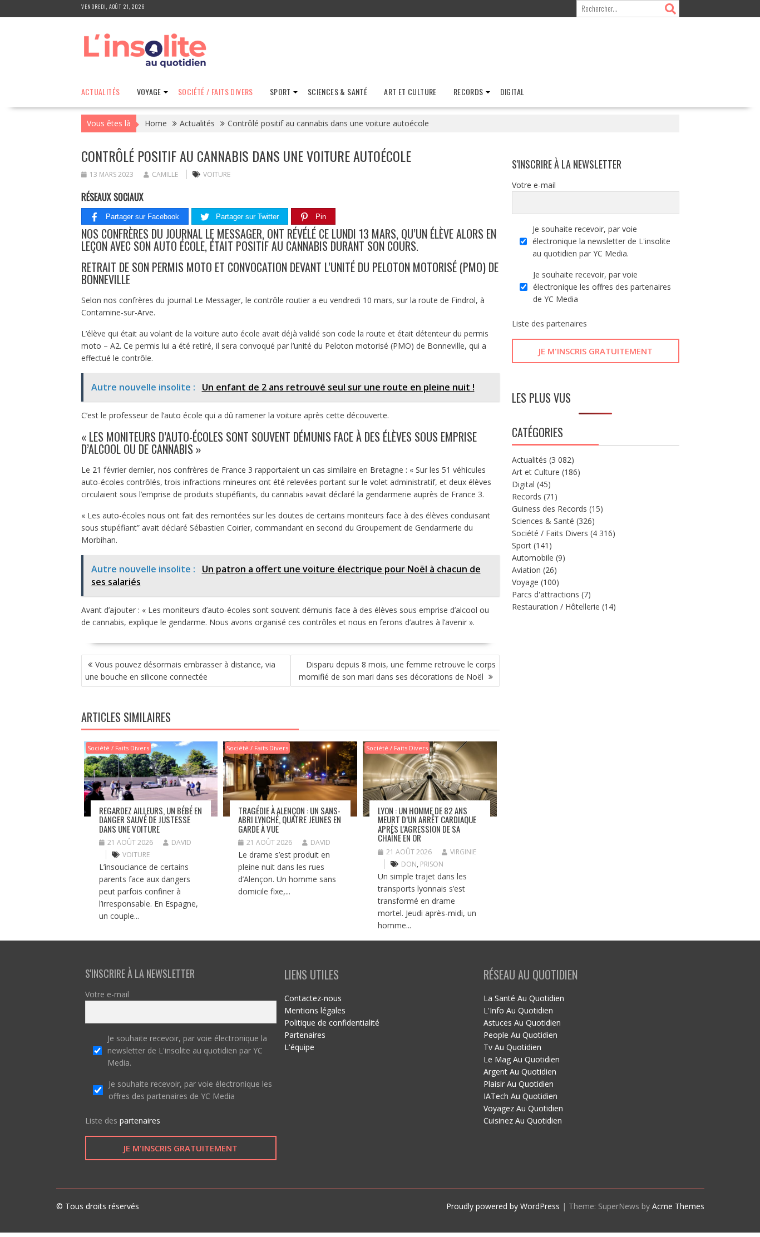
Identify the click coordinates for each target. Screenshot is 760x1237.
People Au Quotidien (520, 1035)
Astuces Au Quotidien (522, 1022)
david (181, 842)
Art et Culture (410, 91)
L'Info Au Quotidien (518, 1010)
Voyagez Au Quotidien (523, 1108)
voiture (216, 174)
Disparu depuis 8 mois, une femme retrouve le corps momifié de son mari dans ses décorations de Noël (397, 670)
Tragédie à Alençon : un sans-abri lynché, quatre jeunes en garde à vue (289, 819)
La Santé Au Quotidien (523, 998)
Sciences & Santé (337, 91)
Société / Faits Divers (215, 91)
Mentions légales (315, 1010)
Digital (512, 91)
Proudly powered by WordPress (503, 1206)
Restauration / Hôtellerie (556, 606)
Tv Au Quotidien (512, 1047)
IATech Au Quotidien (520, 1096)
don (409, 864)
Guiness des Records (549, 508)
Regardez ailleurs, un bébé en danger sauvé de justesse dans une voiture (150, 819)
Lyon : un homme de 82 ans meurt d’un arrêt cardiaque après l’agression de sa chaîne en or (427, 824)
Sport (280, 91)
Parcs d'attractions (545, 594)
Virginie (463, 852)
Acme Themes (678, 1206)
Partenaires (304, 1035)
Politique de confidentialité (331, 1022)
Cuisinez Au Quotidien (522, 1120)
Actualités (100, 91)
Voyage (149, 91)
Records (468, 91)
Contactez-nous (313, 998)
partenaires (566, 323)
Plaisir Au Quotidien (518, 1083)
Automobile (533, 557)
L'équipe (299, 1047)
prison (431, 864)
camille (165, 174)
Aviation (526, 570)
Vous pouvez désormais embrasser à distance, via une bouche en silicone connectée (180, 670)
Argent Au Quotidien (519, 1071)
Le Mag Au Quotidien (521, 1059)
